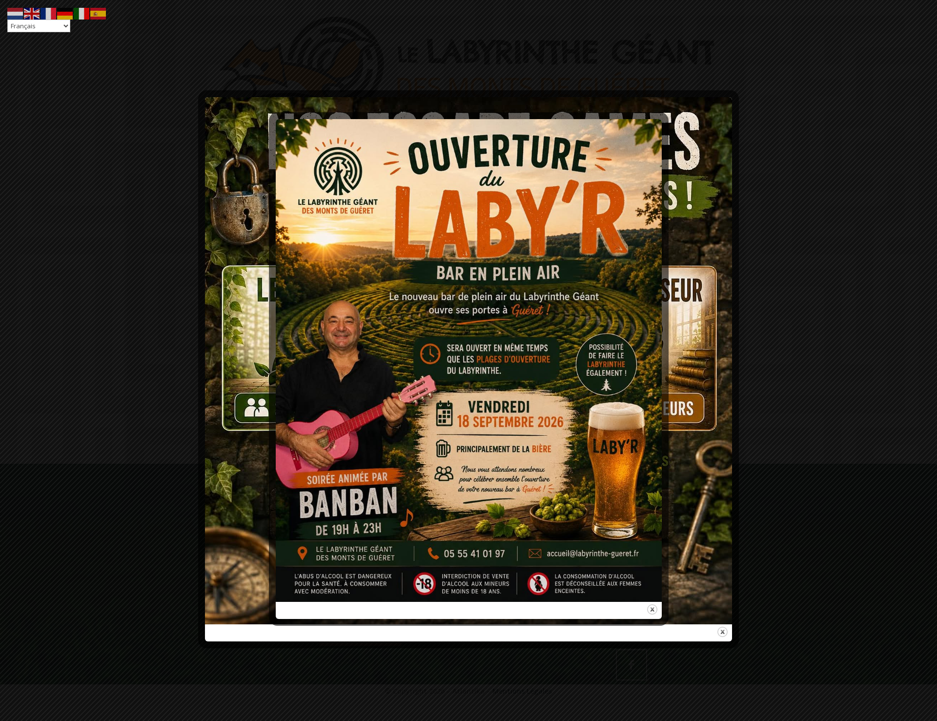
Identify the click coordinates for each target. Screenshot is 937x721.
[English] (32, 13)
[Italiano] (82, 13)
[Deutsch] (65, 13)
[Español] (98, 13)
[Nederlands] (15, 13)
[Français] (49, 13)
